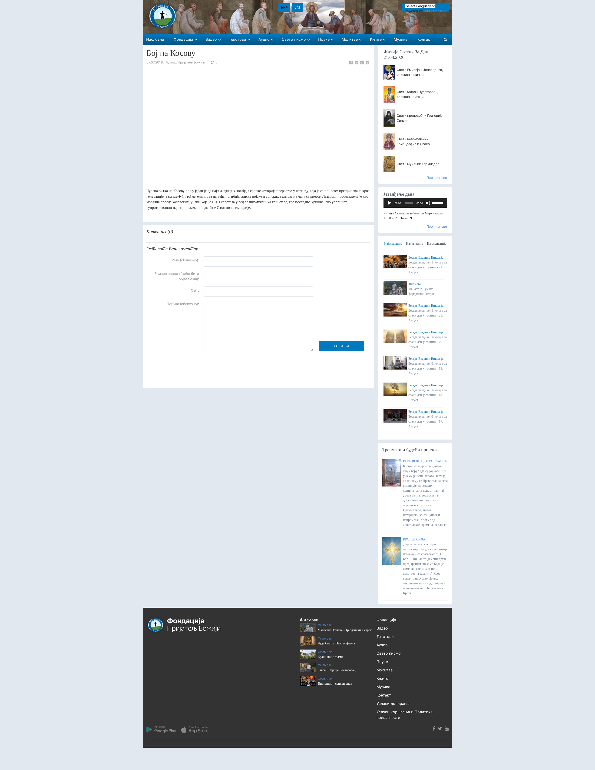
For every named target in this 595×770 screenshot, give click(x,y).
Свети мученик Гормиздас (418, 164)
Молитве (385, 670)
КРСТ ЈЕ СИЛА (414, 539)
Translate (439, 11)
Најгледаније (393, 243)
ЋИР (284, 7)
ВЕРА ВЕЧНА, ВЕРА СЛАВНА (425, 461)
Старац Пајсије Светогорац (337, 670)
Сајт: (195, 290)
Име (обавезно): (185, 260)
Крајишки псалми (330, 657)
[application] (415, 203)
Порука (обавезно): (183, 304)
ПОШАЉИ (341, 346)
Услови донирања (393, 703)
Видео (382, 628)
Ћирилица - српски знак (335, 683)
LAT (297, 7)
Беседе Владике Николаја (425, 257)
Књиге (382, 678)
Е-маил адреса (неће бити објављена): (177, 276)
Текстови (385, 636)
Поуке (382, 661)
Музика (383, 686)
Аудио (382, 645)
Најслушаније (436, 243)
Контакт (384, 695)
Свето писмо (389, 653)
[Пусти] (389, 203)
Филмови (415, 284)
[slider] (438, 202)
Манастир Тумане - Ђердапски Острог (345, 630)
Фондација (386, 619)
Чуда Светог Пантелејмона (336, 643)
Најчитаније (414, 243)
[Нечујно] (428, 203)
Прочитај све (436, 178)
